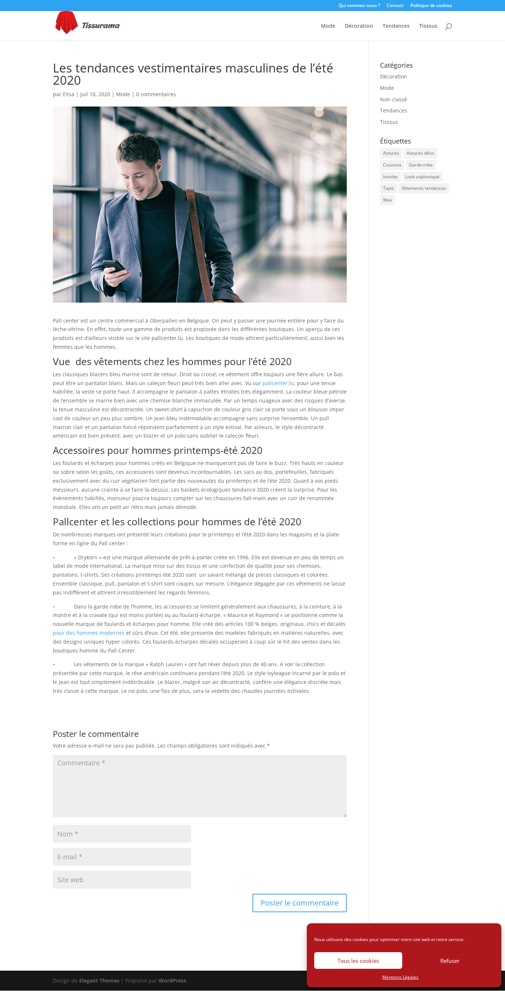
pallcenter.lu (278, 383)
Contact (395, 6)
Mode (328, 26)
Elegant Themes (99, 980)
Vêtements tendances (423, 188)
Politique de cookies (431, 6)
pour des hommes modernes (89, 632)
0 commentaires (156, 94)
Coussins (392, 165)
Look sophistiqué (422, 176)
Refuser (450, 960)
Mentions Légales (400, 977)
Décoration (359, 26)
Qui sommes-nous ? (359, 6)
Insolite (390, 176)
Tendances (396, 26)
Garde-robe (421, 165)
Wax (387, 200)
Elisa (68, 94)
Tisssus (428, 26)
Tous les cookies (358, 960)
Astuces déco (420, 153)
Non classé (393, 99)
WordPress (172, 980)
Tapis (388, 188)
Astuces (391, 153)
